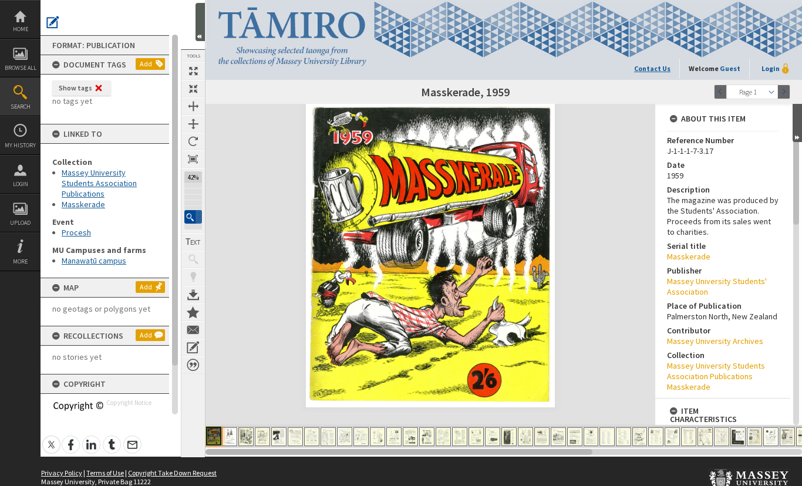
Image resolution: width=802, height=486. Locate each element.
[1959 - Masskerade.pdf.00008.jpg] (328, 436)
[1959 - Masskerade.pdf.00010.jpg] (361, 436)
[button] (193, 217)
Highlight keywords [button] (193, 277)
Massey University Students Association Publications (99, 183)
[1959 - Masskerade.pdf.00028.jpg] (655, 436)
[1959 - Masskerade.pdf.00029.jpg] (672, 436)
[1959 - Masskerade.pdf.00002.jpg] (229, 436)
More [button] (20, 261)
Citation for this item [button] (193, 365)
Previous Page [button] (720, 92)
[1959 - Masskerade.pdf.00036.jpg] (787, 436)
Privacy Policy (61, 472)
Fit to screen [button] (193, 88)
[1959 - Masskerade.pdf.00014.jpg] (426, 436)
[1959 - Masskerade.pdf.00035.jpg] (771, 436)
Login (20, 184)
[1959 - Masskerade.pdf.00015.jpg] (443, 436)
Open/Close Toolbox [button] (200, 22)
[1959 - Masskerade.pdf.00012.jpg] (394, 436)
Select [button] (771, 92)
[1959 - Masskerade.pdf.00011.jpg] (377, 436)
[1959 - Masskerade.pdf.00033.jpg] (738, 436)
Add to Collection (193, 312)
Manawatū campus (94, 260)
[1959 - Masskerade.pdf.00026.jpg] (623, 436)
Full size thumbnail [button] (193, 71)
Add (146, 63)
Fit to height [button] (193, 124)
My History (20, 145)
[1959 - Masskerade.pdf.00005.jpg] (279, 436)
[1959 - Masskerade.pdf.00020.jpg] (525, 436)
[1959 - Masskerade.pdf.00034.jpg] (754, 436)
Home (20, 29)
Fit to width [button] (193, 106)
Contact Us (652, 68)
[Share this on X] (51, 438)
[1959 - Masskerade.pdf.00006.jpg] (295, 436)
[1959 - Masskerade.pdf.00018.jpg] (492, 436)
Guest (730, 68)
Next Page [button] (784, 92)
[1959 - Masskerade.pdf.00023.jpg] (574, 436)
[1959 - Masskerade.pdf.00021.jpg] (542, 436)
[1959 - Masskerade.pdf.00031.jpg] (705, 436)
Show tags (75, 87)
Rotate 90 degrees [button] (193, 141)
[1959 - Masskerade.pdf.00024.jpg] (591, 436)
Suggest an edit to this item (52, 22)
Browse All (20, 68)
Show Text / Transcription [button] (193, 242)
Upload (20, 223)
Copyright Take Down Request (172, 472)
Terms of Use (105, 472)
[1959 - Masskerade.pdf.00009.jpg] (344, 436)
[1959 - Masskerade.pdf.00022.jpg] (558, 436)
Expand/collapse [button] (797, 123)
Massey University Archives (715, 341)
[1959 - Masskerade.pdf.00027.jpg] (639, 436)
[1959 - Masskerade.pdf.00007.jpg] (311, 436)
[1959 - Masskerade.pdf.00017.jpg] (476, 436)
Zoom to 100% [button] (193, 159)
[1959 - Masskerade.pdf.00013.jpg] (410, 436)
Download (193, 294)
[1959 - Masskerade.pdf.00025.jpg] (607, 436)
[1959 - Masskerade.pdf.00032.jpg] (721, 436)
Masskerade (83, 204)
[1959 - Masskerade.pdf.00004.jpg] (262, 436)
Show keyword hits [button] (193, 259)
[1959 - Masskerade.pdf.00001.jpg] (213, 436)
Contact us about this (193, 330)
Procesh (76, 232)
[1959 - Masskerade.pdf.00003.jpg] (246, 436)
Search (21, 106)
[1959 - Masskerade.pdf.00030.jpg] (688, 436)
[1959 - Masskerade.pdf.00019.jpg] (509, 436)
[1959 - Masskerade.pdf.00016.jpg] (459, 436)
